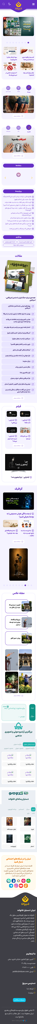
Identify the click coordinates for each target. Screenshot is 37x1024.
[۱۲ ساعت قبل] (27, 51)
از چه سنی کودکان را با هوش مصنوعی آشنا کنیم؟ (17, 205)
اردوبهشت (13, 846)
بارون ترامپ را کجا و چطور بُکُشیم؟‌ (20, 344)
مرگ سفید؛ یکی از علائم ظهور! (22, 199)
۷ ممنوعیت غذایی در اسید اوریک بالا (11, 74)
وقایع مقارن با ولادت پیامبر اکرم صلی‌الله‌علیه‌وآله (17, 196)
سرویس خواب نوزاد (18, 245)
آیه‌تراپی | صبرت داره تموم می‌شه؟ (12, 438)
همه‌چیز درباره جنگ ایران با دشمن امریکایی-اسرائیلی (20, 299)
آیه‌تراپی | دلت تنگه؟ (25, 421)
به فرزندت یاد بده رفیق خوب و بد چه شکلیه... (27, 533)
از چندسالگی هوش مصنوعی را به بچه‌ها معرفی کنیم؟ (20, 515)
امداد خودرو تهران (10, 242)
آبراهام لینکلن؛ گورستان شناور (21, 350)
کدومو (18, 177)
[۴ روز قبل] (12, 414)
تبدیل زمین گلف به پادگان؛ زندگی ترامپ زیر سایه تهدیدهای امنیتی (17, 391)
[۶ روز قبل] (25, 430)
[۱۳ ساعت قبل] (10, 51)
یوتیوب (21, 886)
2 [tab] (25, 42)
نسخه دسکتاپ (19, 1000)
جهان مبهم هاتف (11, 829)
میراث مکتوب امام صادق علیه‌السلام (20, 218)
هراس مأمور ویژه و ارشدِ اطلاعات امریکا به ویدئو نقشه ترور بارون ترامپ (18, 320)
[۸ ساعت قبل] (27, 606)
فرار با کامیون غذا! (25, 372)
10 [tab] (4, 585)
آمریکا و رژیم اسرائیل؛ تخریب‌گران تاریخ (18, 333)
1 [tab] (28, 42)
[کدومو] (18, 173)
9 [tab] (7, 585)
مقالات (18, 256)
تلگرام (11, 886)
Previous (32, 27)
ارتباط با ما (30, 989)
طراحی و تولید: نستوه (17, 1020)
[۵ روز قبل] (12, 430)
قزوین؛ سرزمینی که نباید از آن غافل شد (14, 606)
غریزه (32, 829)
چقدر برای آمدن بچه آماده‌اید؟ (28, 74)
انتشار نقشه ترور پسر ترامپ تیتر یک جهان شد (17, 327)
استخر (32, 846)
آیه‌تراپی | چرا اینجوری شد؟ (20, 477)
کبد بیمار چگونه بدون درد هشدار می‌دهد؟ (28, 58)
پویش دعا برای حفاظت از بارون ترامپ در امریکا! (16, 314)
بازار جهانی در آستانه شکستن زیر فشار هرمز (17, 355)
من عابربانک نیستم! (25, 437)
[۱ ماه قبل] (18, 144)
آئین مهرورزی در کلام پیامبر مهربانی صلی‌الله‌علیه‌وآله (21, 214)
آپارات (23, 881)
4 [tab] (19, 42)
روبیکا (18, 881)
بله (9, 881)
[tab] (29, 89)
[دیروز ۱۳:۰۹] (18, 104)
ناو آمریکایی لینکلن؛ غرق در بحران (20, 378)
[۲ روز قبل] (18, 462)
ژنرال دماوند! (26, 361)
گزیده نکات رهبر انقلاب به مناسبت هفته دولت (18, 202)
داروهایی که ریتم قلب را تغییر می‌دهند (20, 229)
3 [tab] (22, 42)
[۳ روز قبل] (25, 414)
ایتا (26, 886)
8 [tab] (7, 42)
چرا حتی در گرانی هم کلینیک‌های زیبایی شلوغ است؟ (18, 224)
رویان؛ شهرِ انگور (15, 638)
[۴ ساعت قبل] (27, 66)
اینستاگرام (16, 886)
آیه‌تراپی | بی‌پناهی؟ (12, 421)
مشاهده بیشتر (17, 116)
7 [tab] (10, 42)
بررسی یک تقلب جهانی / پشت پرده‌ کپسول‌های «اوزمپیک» (18, 209)
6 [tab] (13, 42)
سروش (14, 881)
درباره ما (30, 993)
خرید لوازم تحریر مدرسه (25, 242)
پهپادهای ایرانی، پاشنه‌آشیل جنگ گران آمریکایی (19, 307)
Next (5, 27)
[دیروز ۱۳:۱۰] (18, 26)
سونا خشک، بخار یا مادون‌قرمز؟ (12, 58)
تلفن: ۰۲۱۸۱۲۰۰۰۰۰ (27, 967)
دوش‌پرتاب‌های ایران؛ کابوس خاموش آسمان (17, 384)
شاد (28, 881)
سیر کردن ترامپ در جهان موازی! (21, 338)
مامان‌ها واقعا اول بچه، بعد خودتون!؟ (11, 531)
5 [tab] (16, 42)
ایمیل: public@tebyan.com (23, 971)
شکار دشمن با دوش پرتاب (22, 367)
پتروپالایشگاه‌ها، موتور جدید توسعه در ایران (14, 622)
